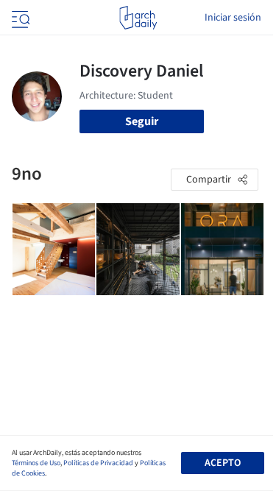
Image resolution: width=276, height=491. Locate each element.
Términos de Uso (36, 463)
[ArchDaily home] (138, 17)
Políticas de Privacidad (98, 463)
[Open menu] (19, 17)
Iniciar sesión (233, 18)
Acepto (223, 463)
